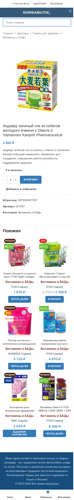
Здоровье (23, 33)
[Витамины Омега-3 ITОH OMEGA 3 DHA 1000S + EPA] (54, 388)
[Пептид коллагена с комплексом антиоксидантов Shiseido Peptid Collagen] (19, 321)
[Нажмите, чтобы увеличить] (10, 112)
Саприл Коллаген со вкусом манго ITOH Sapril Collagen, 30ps (19, 277)
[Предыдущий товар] (5, 45)
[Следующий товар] (14, 45)
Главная (8, 33)
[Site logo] (37, 12)
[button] (54, 299)
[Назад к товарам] (9, 45)
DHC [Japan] (19, 420)
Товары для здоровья (45, 33)
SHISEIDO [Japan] (19, 353)
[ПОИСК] (67, 22)
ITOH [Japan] (19, 286)
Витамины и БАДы (14, 37)
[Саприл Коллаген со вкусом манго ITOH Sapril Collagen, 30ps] (19, 254)
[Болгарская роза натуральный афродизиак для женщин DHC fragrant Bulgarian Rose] (19, 388)
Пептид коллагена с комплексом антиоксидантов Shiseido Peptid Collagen (19, 343)
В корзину (31, 179)
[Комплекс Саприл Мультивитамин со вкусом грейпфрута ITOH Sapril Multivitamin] (54, 254)
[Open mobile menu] (4, 12)
